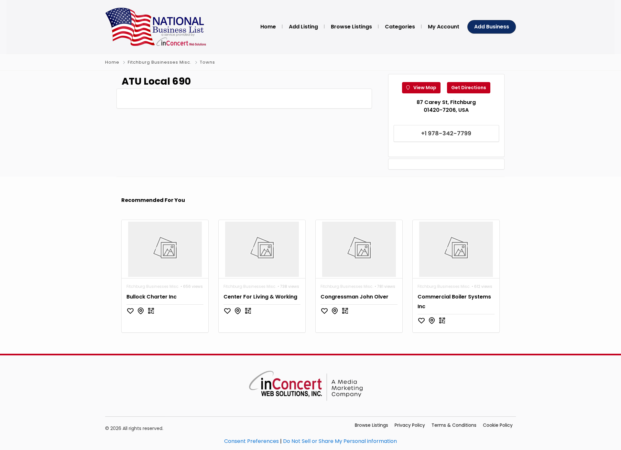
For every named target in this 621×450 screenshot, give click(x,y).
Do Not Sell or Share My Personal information (340, 441)
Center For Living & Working (260, 296)
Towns (207, 62)
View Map (424, 87)
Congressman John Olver (354, 296)
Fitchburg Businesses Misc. (159, 62)
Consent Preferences (251, 441)
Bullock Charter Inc (151, 296)
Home (112, 62)
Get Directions (468, 87)
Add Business (491, 26)
